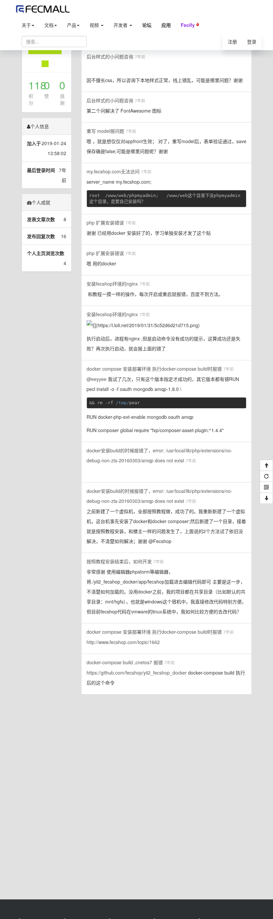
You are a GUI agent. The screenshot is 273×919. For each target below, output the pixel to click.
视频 (95, 25)
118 (31, 84)
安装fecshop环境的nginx (112, 283)
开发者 (121, 25)
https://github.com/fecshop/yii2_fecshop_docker (137, 672)
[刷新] (266, 476)
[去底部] (266, 498)
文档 (49, 25)
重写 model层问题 (105, 131)
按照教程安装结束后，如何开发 (119, 561)
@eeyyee (97, 379)
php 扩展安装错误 (105, 222)
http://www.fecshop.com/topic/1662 (123, 642)
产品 (71, 25)
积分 (31, 99)
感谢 (62, 99)
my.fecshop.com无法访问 (113, 171)
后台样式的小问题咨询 (110, 56)
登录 (251, 41)
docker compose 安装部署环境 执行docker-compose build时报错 (154, 368)
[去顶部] (266, 465)
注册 (232, 41)
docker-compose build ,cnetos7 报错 (125, 662)
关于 (26, 25)
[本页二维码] (266, 487)
